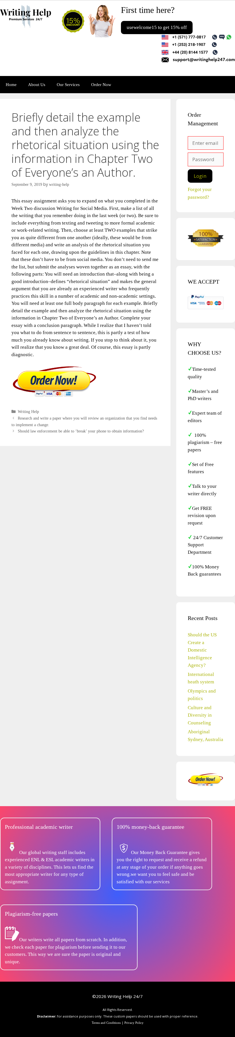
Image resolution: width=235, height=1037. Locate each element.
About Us (36, 84)
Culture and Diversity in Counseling (200, 715)
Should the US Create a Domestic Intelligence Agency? (202, 650)
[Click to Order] (54, 396)
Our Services (68, 84)
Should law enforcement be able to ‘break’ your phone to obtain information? (81, 431)
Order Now (101, 84)
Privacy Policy (134, 1022)
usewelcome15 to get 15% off (157, 27)
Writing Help (28, 411)
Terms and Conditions (106, 1022)
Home (11, 84)
